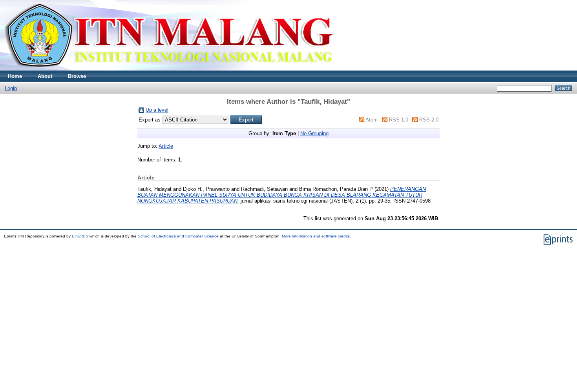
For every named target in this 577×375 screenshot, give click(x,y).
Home (15, 76)
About (45, 76)
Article (166, 146)
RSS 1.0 (398, 120)
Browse (77, 76)
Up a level (157, 110)
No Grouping (314, 133)
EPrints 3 (80, 236)
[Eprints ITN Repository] (168, 69)
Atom (371, 120)
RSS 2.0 (428, 120)
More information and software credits (316, 236)
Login (11, 88)
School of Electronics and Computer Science (178, 236)
